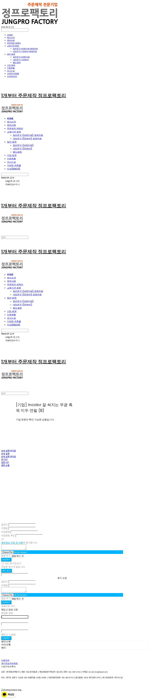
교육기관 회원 (13, 46)
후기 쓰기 (6, 570)
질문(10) (5, 462)
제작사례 (11, 40)
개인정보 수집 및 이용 (12, 542)
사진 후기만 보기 (13, 563)
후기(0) (4, 459)
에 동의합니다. (19, 542)
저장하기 (6, 559)
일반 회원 (11, 54)
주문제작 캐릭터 (14, 43)
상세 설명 (5, 453)
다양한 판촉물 (13, 73)
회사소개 (11, 37)
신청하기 (6, 638)
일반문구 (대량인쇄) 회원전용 (25, 48)
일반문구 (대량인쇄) (21, 57)
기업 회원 (11, 65)
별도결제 (17, 62)
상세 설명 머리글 (8, 450)
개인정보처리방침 (9, 663)
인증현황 (11, 68)
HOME (10, 35)
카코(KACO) (12, 76)
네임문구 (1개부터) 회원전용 (25, 51)
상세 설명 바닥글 (8, 456)
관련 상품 (5, 465)
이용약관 (5, 660)
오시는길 (11, 70)
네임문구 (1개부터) (21, 59)
